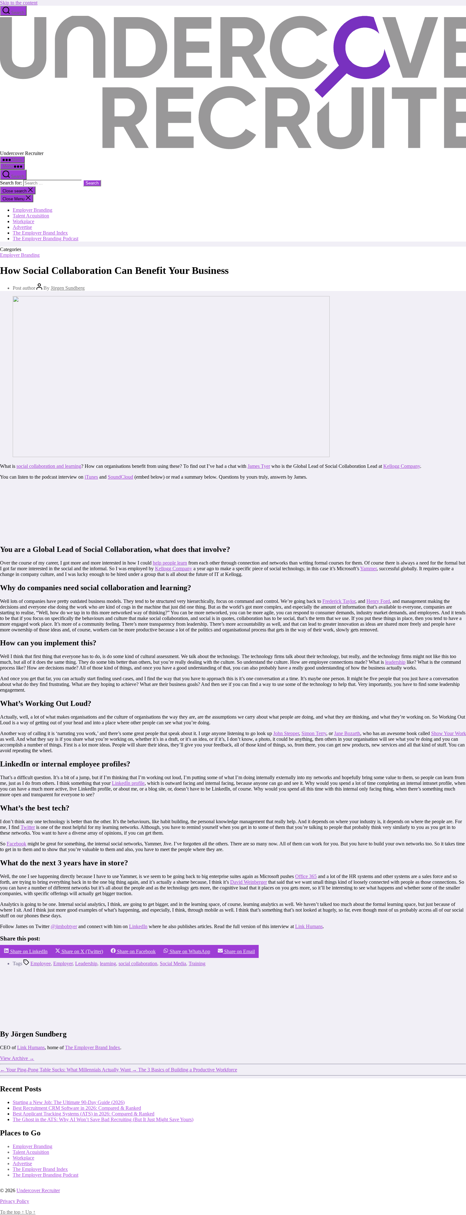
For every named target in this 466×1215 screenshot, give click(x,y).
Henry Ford (378, 601)
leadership (395, 662)
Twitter (28, 827)
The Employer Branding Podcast (45, 238)
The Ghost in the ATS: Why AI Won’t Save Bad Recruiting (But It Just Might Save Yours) (103, 1119)
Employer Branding (32, 210)
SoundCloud (120, 477)
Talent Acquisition (31, 215)
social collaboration (138, 963)
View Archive (17, 1058)
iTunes (91, 477)
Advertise (22, 227)
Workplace (23, 221)
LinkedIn (138, 926)
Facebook (16, 843)
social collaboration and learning (48, 466)
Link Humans (309, 926)
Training (197, 963)
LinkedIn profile (128, 783)
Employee (40, 963)
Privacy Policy (14, 1201)
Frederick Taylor (338, 601)
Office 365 (306, 876)
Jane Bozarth (347, 733)
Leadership (86, 963)
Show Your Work (448, 733)
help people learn (170, 562)
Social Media (173, 963)
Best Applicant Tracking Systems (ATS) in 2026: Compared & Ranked (83, 1113)
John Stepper (286, 733)
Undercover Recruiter (38, 1190)
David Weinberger (248, 882)
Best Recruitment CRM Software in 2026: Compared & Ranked (77, 1108)
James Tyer (259, 466)
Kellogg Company (401, 466)
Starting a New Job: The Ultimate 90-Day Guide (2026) (69, 1102)
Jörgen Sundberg (68, 288)
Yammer (368, 568)
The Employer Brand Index (40, 233)
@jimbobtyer (64, 926)
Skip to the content (18, 2)
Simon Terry (313, 733)
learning (108, 963)
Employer (63, 963)
